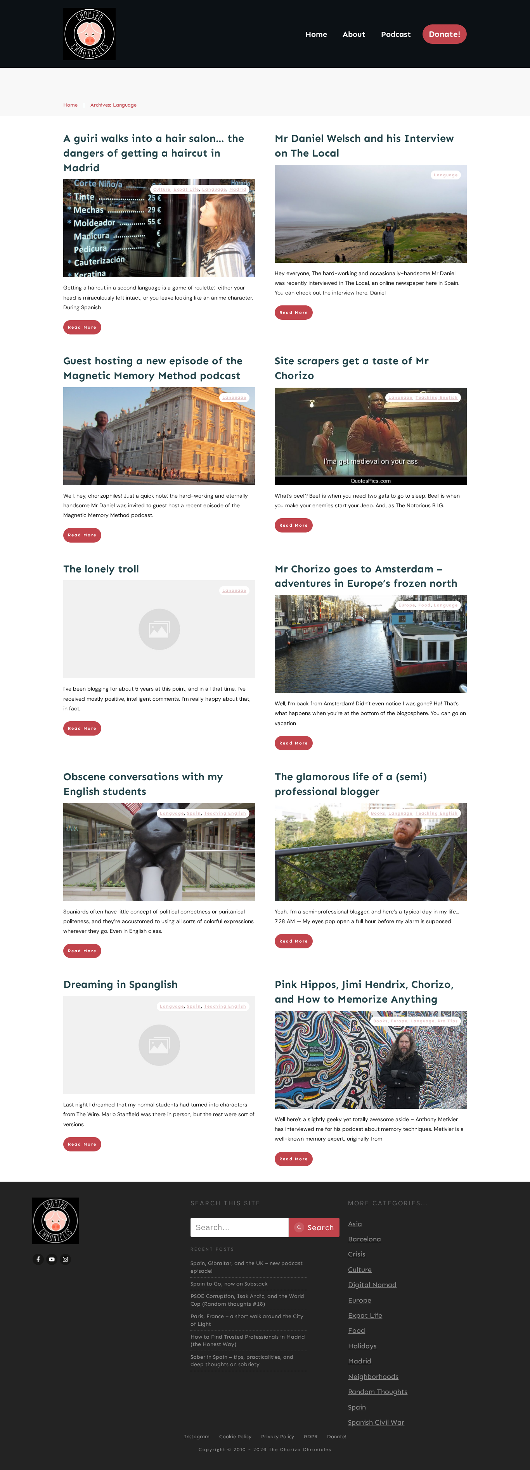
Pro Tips (448, 1021)
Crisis (356, 1254)
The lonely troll (101, 569)
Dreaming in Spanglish (120, 984)
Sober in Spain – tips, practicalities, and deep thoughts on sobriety (242, 1361)
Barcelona (364, 1239)
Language (214, 189)
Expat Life (186, 189)
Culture (161, 189)
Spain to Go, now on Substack (229, 1283)
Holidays (362, 1346)
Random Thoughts (377, 1391)
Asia (355, 1224)
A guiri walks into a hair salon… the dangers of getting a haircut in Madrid (153, 153)
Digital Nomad (372, 1284)
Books (378, 813)
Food (424, 605)
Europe (406, 605)
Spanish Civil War (376, 1422)
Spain (194, 813)
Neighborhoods (373, 1376)
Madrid (237, 189)
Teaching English (437, 397)
